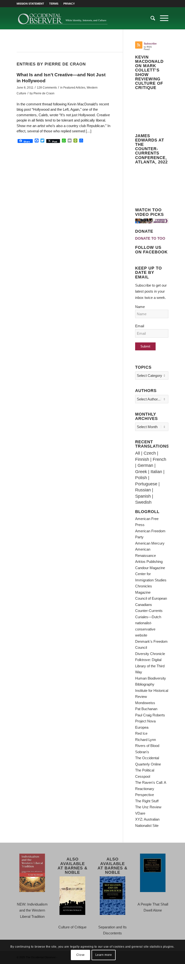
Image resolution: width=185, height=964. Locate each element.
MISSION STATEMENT (30, 3)
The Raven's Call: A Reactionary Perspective (150, 788)
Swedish (143, 502)
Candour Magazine (150, 568)
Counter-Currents (149, 611)
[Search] (150, 18)
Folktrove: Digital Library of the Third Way (150, 666)
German (145, 465)
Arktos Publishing (149, 561)
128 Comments (47, 87)
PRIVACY (69, 3)
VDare (140, 813)
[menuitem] (32, 3)
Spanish (143, 496)
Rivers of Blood (147, 746)
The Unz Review (148, 807)
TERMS (53, 3)
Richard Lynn (145, 740)
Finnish (142, 459)
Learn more (103, 955)
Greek (141, 471)
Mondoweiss (145, 703)
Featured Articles (74, 87)
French (159, 459)
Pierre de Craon (43, 93)
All (137, 453)
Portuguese (146, 484)
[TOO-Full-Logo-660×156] (62, 18)
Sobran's (142, 752)
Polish (141, 477)
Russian (143, 490)
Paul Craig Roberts (150, 715)
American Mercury (150, 543)
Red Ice (141, 733)
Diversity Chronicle (150, 654)
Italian (156, 471)
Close (80, 955)
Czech (150, 453)
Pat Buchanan (146, 709)
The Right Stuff (147, 801)
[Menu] (161, 18)
